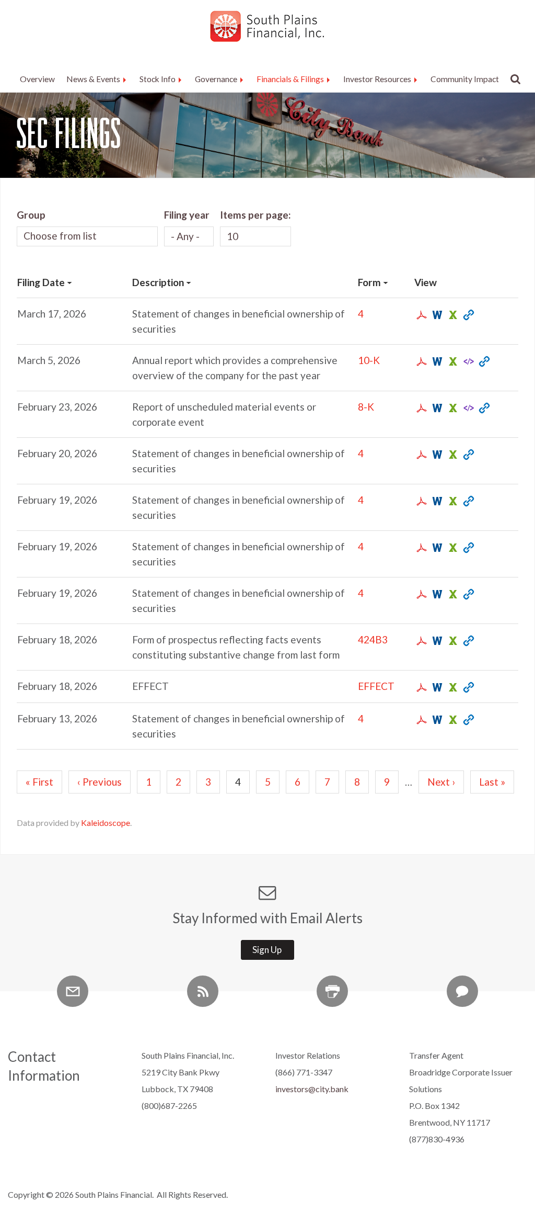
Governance (216, 79)
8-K (366, 407)
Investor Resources (377, 79)
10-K (369, 360)
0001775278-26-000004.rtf (436, 315)
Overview (37, 79)
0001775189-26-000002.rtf (436, 454)
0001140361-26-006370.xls (452, 408)
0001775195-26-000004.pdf (420, 719)
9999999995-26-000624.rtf (436, 687)
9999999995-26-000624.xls (452, 687)
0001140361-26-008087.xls (452, 361)
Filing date (41, 282)
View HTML (467, 315)
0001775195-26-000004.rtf (436, 719)
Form (369, 282)
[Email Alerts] (72, 991)
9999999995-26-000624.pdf (420, 687)
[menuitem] (37, 79)
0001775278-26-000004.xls (452, 315)
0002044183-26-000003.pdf (420, 501)
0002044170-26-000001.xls (452, 547)
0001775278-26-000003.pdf (420, 594)
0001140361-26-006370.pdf (420, 408)
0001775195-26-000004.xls (452, 719)
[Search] (513, 79)
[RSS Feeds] (202, 991)
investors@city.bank (311, 1089)
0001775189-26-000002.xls (452, 454)
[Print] (332, 991)
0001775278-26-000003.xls (452, 594)
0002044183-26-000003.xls (452, 501)
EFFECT (376, 686)
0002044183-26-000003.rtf (436, 501)
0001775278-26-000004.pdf (420, 315)
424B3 (373, 639)
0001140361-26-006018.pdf (420, 640)
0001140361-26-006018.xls (452, 640)
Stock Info (157, 79)
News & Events (93, 79)
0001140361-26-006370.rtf (436, 408)
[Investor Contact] (462, 991)
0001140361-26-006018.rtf (436, 640)
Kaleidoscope (105, 822)
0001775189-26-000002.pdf (420, 454)
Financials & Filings (290, 79)
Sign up (267, 949)
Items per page (254, 215)
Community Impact (465, 79)
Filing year (187, 215)
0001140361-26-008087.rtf (436, 361)
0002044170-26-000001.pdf (420, 547)
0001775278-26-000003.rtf (436, 594)
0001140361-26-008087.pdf (420, 361)
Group (31, 215)
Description (158, 282)
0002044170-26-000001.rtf (436, 547)
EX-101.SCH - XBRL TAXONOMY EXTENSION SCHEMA (467, 361)
